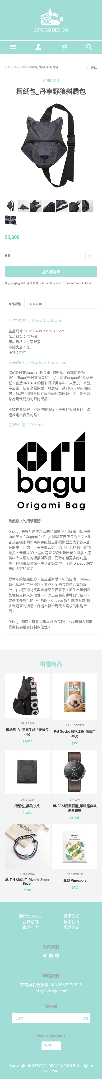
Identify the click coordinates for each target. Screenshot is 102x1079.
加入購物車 (51, 272)
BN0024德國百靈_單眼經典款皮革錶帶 (75, 808)
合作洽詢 (31, 921)
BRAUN (75, 799)
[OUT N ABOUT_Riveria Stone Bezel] (27, 846)
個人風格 (19, 67)
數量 (7, 256)
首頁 (7, 67)
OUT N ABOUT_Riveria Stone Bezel (27, 881)
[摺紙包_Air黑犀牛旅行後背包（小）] (27, 695)
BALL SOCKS (75, 725)
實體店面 (31, 927)
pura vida (27, 874)
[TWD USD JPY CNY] (51, 1045)
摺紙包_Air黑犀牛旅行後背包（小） (27, 732)
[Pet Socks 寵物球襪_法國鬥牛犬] (74, 696)
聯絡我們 (71, 921)
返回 (94, 67)
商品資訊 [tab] (15, 304)
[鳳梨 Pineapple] (74, 846)
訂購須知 (71, 916)
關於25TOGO (30, 916)
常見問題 (71, 927)
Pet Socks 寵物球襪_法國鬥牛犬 (75, 734)
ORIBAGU (51, 81)
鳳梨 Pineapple (74, 880)
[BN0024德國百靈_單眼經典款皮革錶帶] (74, 772)
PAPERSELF (75, 874)
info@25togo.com (51, 991)
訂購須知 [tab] (35, 304)
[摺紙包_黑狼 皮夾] (27, 772)
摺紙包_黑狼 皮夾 (27, 806)
